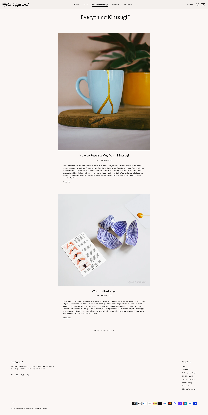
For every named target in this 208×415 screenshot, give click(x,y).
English (13, 403)
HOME (76, 4)
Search (184, 366)
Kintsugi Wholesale (189, 389)
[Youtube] (17, 375)
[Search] (197, 4)
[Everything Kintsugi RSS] (129, 15)
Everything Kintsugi (100, 4)
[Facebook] (12, 375)
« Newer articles (100, 331)
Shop (85, 4)
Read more (67, 182)
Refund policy (187, 383)
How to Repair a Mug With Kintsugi (104, 156)
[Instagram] (22, 375)
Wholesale (128, 4)
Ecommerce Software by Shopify (36, 408)
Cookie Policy (187, 386)
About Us (115, 4)
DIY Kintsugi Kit (187, 376)
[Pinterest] (28, 375)
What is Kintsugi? (104, 291)
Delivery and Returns (189, 373)
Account (190, 4)
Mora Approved (20, 408)
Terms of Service (188, 379)
